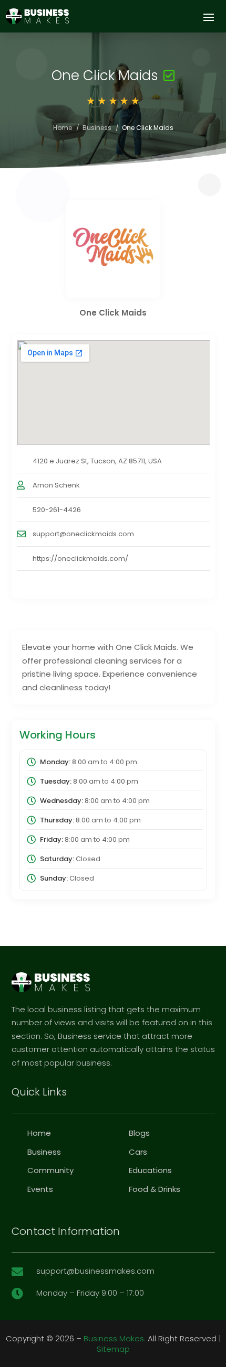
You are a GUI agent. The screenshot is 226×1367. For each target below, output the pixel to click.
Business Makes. (115, 1338)
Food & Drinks (154, 1189)
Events (40, 1189)
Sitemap (113, 1348)
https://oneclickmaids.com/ (80, 558)
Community (50, 1170)
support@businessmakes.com (95, 1270)
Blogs (139, 1132)
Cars (138, 1151)
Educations (150, 1170)
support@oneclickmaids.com (83, 534)
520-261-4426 (57, 510)
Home (62, 127)
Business (97, 127)
